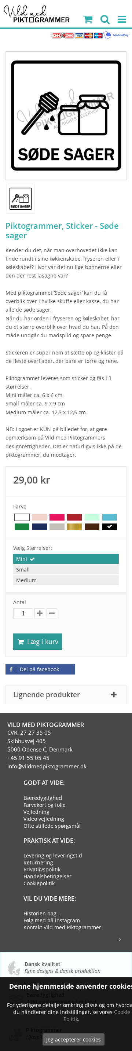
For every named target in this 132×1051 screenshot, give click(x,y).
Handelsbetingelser (47, 876)
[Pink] (57, 517)
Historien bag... (42, 913)
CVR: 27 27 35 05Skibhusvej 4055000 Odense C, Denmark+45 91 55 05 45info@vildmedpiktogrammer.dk (47, 749)
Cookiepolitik (39, 883)
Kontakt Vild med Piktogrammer (62, 927)
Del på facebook (38, 669)
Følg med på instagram (51, 920)
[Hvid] (22, 517)
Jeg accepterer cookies (73, 1039)
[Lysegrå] (57, 527)
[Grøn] (22, 527)
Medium (26, 580)
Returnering (38, 862)
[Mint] (92, 517)
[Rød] (74, 517)
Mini (21, 558)
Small (23, 569)
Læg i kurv (41, 641)
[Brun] (92, 527)
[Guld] (74, 527)
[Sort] (109, 527)
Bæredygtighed (42, 797)
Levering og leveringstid (52, 855)
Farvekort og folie (44, 804)
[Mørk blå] (39, 527)
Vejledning (36, 811)
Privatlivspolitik (41, 869)
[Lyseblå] (109, 517)
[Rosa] (39, 517)
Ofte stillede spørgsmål (52, 825)
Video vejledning (43, 818)
